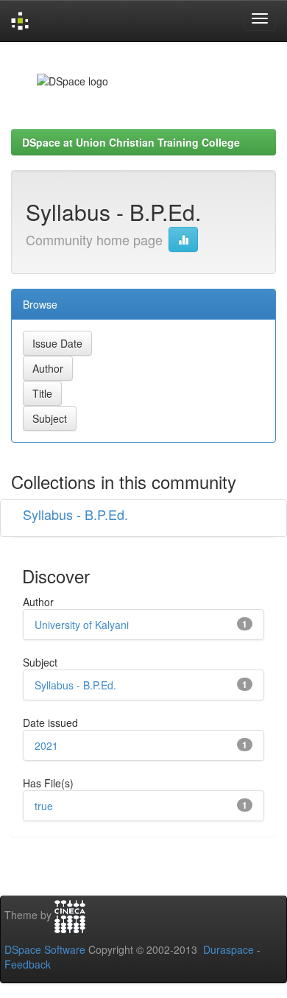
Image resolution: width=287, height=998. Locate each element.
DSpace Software (44, 949)
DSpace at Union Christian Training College (131, 142)
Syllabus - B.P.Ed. (75, 514)
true (44, 805)
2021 (46, 745)
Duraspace (228, 949)
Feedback (27, 964)
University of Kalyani (82, 624)
